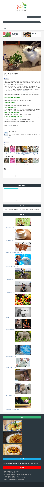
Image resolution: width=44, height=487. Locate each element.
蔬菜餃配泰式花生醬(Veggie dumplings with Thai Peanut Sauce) (17, 474)
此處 (24, 90)
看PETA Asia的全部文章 (8, 137)
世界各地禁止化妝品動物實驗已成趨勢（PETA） (24, 153)
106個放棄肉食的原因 (9, 279)
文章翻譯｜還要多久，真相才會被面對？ (12, 476)
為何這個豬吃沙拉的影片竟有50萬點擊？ (13, 409)
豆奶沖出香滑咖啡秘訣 (9, 240)
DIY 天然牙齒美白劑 (12, 153)
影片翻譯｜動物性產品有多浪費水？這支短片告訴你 (14, 252)
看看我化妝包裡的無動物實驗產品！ (18, 153)
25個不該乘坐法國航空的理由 (6, 153)
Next (40, 35)
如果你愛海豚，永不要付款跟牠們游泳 (12, 266)
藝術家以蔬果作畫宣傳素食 (10, 227)
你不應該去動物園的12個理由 (11, 356)
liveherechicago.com (16, 200)
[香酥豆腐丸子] (12, 425)
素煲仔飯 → (34, 33)
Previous (4, 35)
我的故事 (7, 317)
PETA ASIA (9, 125)
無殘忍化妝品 (8, 25)
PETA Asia (7, 75)
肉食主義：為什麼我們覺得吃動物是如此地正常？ (14, 479)
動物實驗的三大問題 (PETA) (30, 153)
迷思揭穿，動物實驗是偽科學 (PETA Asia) (35, 153)
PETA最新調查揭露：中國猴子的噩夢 (12, 395)
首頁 (4, 25)
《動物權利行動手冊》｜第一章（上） (11, 471)
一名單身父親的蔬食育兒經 (10, 292)
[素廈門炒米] (12, 437)
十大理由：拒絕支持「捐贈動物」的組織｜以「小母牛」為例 (16, 477)
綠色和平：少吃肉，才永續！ (10, 472)
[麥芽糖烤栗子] (12, 449)
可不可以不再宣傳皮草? (10, 329)
